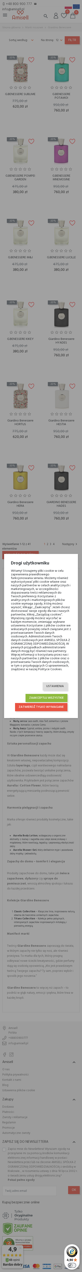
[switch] (72, 1265)
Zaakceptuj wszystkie (46, 698)
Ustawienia (55, 686)
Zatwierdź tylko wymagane (41, 707)
